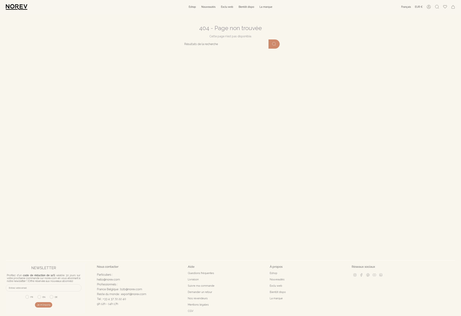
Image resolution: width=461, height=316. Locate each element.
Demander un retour (200, 291)
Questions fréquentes (201, 273)
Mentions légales (198, 304)
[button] (192, 7)
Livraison (193, 279)
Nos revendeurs (198, 298)
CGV (190, 310)
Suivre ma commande (201, 285)
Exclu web (276, 285)
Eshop (273, 273)
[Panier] (453, 7)
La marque (276, 298)
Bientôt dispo (278, 291)
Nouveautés (277, 279)
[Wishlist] (445, 7)
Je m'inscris (43, 304)
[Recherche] (274, 44)
